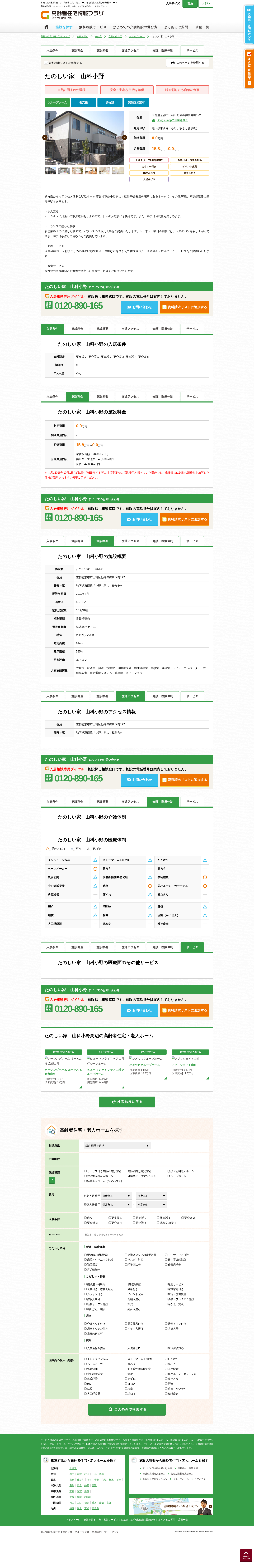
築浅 (130, 1304)
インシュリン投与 (97, 1358)
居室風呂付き (135, 1323)
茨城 (104, 1479)
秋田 (86, 1474)
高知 (109, 1502)
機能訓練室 (134, 1284)
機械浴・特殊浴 (96, 1284)
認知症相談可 (168, 1222)
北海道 (73, 1468)
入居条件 (52, 50)
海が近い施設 (176, 1304)
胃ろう (131, 1363)
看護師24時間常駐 (97, 1254)
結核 (89, 1388)
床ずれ (131, 1378)
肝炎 (170, 1383)
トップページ (46, 27)
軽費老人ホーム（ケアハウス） (105, 1181)
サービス (192, 50)
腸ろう (172, 1363)
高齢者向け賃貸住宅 (139, 1171)
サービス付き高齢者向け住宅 (104, 1171)
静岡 (86, 1485)
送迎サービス (176, 1284)
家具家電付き (176, 1289)
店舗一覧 (202, 27)
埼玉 (89, 1479)
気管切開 (92, 1368)
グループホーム (137, 36)
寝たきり (173, 1378)
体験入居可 (93, 1299)
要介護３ (92, 1222)
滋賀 (79, 1491)
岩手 (71, 1474)
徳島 (86, 1502)
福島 (101, 1474)
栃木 (111, 1479)
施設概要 (102, 50)
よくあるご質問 (176, 27)
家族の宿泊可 (95, 1333)
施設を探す (64, 27)
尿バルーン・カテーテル (182, 1373)
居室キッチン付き (97, 1328)
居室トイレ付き (177, 1323)
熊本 (79, 1508)
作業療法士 (174, 1264)
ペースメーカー (96, 1363)
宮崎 (86, 1508)
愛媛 (101, 1502)
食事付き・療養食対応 (100, 1289)
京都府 (98, 36)
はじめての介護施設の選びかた (138, 1519)
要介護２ (189, 1217)
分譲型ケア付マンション (142, 1176)
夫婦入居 (173, 1328)
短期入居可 (134, 1299)
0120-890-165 (78, 306)
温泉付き (133, 1289)
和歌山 (88, 1497)
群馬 (118, 1479)
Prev (45, 138)
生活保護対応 (176, 1348)
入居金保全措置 (96, 1348)
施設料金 (77, 50)
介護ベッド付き (96, 1323)
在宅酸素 (173, 1368)
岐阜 (79, 1485)
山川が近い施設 (96, 1309)
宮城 (79, 1474)
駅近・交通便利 (177, 1294)
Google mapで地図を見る (172, 120)
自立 (90, 1217)
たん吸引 (174, 1358)
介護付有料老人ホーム (181, 1171)
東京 (71, 1479)
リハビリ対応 (135, 1259)
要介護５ (141, 1222)
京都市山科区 (115, 36)
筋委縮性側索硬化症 (139, 1368)
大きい (206, 3)
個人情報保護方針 (50, 1531)
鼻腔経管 (92, 1378)
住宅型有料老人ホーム (100, 1176)
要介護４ (116, 1222)
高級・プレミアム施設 (181, 1299)
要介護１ (165, 1217)
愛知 (71, 1485)
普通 (190, 3)
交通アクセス (130, 50)
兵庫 (79, 1497)
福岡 (71, 1508)
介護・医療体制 (163, 50)
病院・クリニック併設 (100, 1259)
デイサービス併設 (178, 1254)
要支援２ (141, 1217)
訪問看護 (92, 1264)
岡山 (71, 1502)
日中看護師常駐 (177, 1259)
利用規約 (97, 1531)
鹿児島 (95, 1508)
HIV (89, 1383)
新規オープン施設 (97, 1304)
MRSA (131, 1383)
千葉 (96, 1479)
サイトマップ (111, 1531)
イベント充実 (135, 1294)
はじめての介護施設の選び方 (135, 27)
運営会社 (67, 1531)
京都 (71, 1491)
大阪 (71, 1497)
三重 (94, 1485)
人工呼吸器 (93, 1393)
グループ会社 (82, 1531)
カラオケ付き (95, 1294)
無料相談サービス (93, 27)
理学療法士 (134, 1264)
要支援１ (116, 1217)
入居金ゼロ (134, 1348)
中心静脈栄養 (95, 1373)
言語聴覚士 (93, 1269)
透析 (130, 1373)
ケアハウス (200, 1479)
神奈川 (80, 1479)
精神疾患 (173, 1393)
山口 (79, 1502)
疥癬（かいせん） (178, 1388)
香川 (94, 1502)
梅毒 (130, 1388)
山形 (94, 1474)
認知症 (131, 1393)
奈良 (86, 1491)
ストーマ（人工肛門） (140, 1358)
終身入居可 (134, 1309)
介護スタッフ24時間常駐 (142, 1254)
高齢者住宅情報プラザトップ (55, 36)
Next (124, 138)
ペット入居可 (135, 1328)
